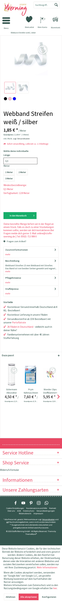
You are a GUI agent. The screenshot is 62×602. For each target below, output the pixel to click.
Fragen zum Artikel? (16, 241)
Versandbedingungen (46, 511)
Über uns (11, 511)
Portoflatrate (19, 322)
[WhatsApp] (46, 503)
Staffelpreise (12, 288)
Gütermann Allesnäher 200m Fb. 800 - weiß (12, 391)
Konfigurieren (49, 596)
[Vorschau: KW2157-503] (10, 87)
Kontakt (52, 508)
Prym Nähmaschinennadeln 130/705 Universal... (31, 391)
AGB (19, 511)
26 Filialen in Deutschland (20, 326)
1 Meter (9, 172)
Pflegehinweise (13, 277)
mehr (7, 254)
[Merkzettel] (29, 19)
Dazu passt (8, 355)
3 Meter (9, 178)
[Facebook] (15, 503)
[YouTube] (23, 503)
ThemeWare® (31, 534)
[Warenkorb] (55, 19)
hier (55, 588)
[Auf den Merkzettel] (14, 370)
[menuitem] (55, 19)
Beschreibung (12, 260)
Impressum (38, 513)
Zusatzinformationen (16, 249)
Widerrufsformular (9, 469)
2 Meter (22, 172)
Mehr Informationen (47, 567)
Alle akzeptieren (28, 596)
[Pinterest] (31, 503)
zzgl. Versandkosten (21, 138)
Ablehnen (10, 596)
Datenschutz (28, 511)
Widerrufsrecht (25, 513)
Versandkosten (48, 519)
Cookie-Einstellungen (15, 508)
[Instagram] (38, 503)
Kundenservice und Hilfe (36, 508)
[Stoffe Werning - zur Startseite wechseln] (15, 9)
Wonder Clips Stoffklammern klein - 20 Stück (50, 391)
